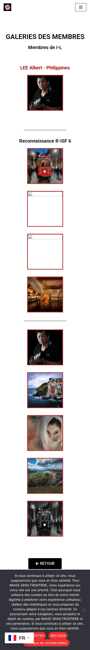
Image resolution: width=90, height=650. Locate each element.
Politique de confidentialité (46, 643)
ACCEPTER (35, 636)
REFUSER (58, 636)
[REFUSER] (84, 609)
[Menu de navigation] (80, 7)
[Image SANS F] (9, 7)
